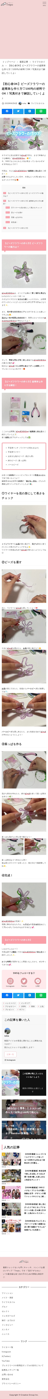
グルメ (4, 1307)
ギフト (22, 1010)
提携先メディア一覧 (10, 1370)
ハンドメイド (10, 1003)
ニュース (5, 1334)
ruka (8, 1233)
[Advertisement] (24, 33)
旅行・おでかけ (8, 1320)
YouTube (6, 1361)
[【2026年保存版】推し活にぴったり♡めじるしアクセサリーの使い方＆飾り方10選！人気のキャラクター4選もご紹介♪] (12, 1209)
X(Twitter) (6, 1356)
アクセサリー (10, 1006)
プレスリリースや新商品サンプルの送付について (23, 1365)
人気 (41, 1006)
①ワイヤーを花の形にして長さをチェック (24, 208)
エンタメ (5, 1329)
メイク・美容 (7, 1298)
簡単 (33, 1006)
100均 (23, 1006)
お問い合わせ (7, 1374)
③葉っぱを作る (14, 217)
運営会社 (5, 1379)
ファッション (7, 1293)
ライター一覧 (7, 1347)
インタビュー (7, 1325)
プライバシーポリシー (11, 1383)
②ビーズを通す (14, 212)
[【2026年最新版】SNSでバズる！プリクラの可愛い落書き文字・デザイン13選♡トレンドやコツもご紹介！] (12, 1192)
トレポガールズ (8, 1316)
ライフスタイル (37, 103)
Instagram (11, 1060)
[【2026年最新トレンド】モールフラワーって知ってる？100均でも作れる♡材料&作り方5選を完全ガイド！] (12, 1159)
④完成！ (12, 222)
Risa (8, 1167)
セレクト (5, 1311)
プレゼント (9, 1010)
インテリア (25, 1003)
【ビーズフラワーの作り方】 (16, 228)
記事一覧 (10, 1054)
